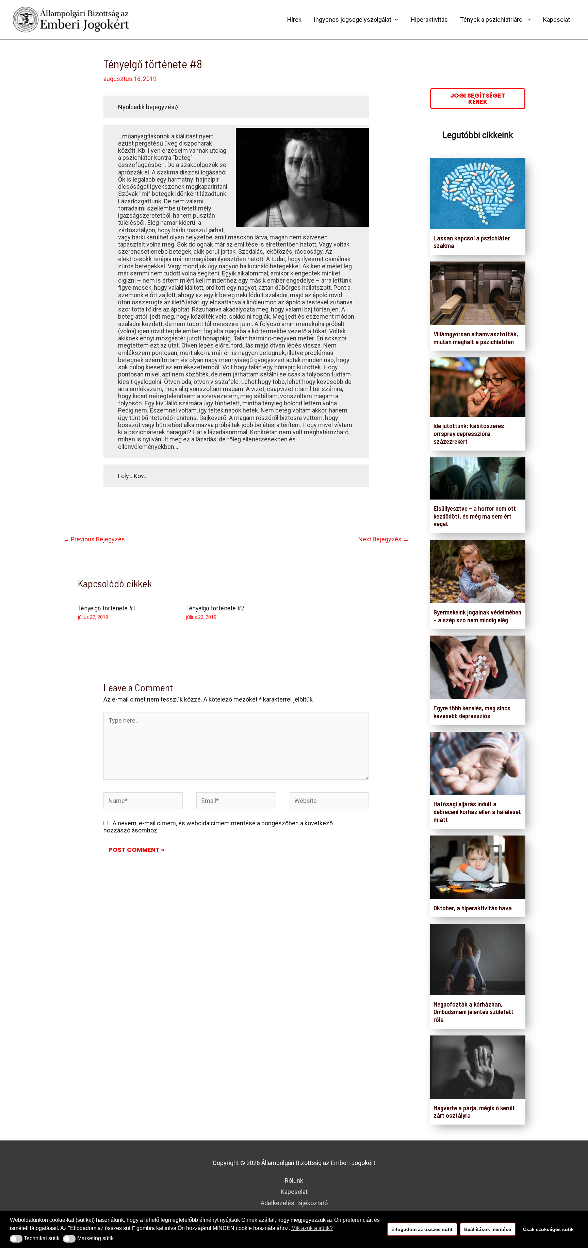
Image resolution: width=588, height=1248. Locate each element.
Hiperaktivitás (429, 19)
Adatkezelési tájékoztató (294, 1203)
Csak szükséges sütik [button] (548, 1229)
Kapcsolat (556, 19)
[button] (16, 1239)
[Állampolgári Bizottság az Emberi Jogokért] (71, 18)
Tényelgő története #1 (106, 608)
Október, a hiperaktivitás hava (473, 908)
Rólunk (294, 1180)
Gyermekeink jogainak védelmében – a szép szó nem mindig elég (477, 616)
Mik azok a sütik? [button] (312, 1228)
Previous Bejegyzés (94, 539)
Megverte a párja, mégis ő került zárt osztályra (474, 1111)
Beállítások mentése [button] (487, 1229)
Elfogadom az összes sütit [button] (422, 1229)
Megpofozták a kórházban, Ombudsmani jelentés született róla (473, 1012)
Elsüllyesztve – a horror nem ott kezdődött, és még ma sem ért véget (475, 516)
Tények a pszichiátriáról (492, 19)
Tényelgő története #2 (215, 608)
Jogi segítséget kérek (477, 98)
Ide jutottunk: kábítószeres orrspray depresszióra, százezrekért (469, 433)
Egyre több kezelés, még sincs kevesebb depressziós (472, 712)
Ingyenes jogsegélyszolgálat (352, 19)
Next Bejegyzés (383, 539)
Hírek (294, 19)
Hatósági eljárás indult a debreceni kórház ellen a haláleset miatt (477, 811)
